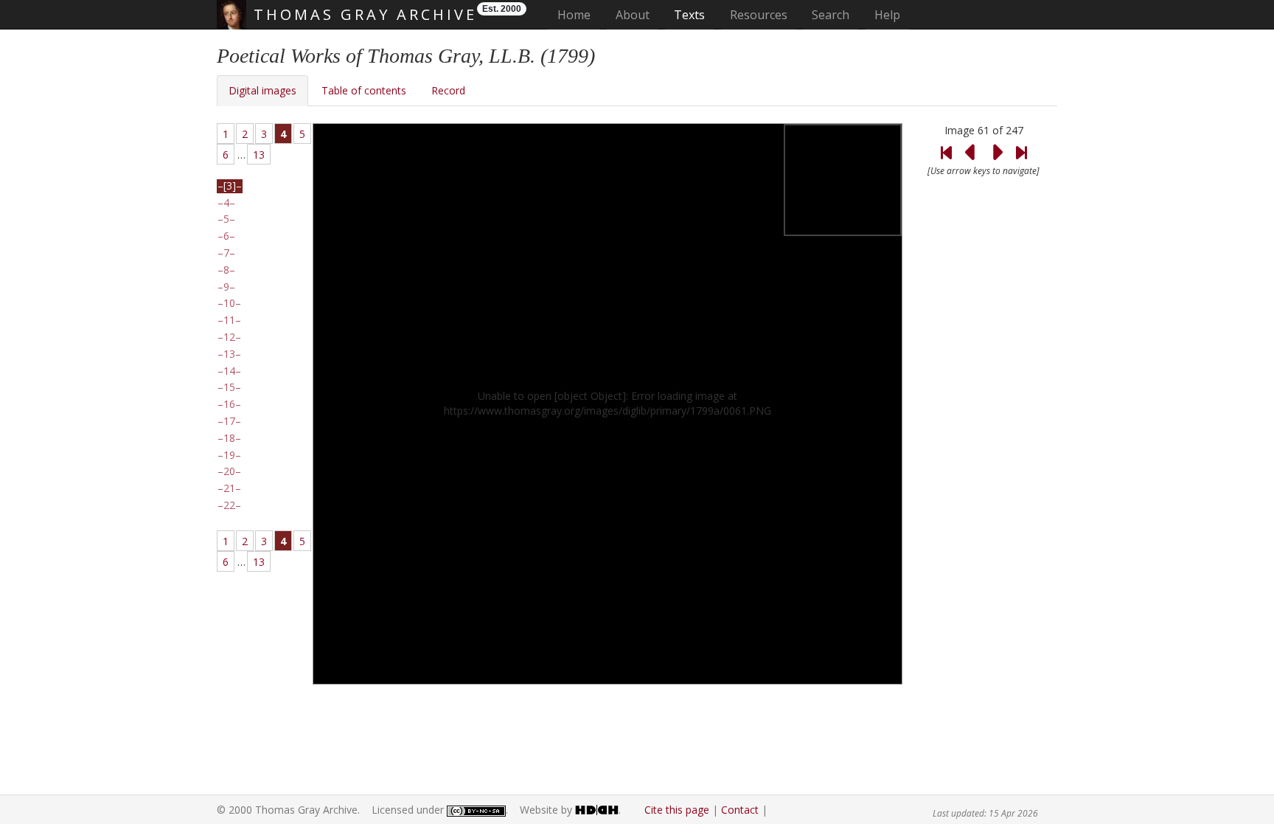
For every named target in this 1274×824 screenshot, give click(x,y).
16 (229, 404)
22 (229, 505)
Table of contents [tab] (363, 90)
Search (830, 15)
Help (887, 15)
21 (229, 488)
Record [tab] (448, 90)
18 (229, 438)
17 (229, 421)
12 (229, 337)
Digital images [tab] (262, 90)
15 (229, 387)
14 (229, 371)
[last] (1021, 143)
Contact (740, 810)
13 (259, 155)
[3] (229, 186)
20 (229, 471)
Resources (758, 15)
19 (229, 455)
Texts (689, 15)
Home (578, 14)
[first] (946, 143)
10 (229, 303)
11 (229, 320)
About (633, 15)
